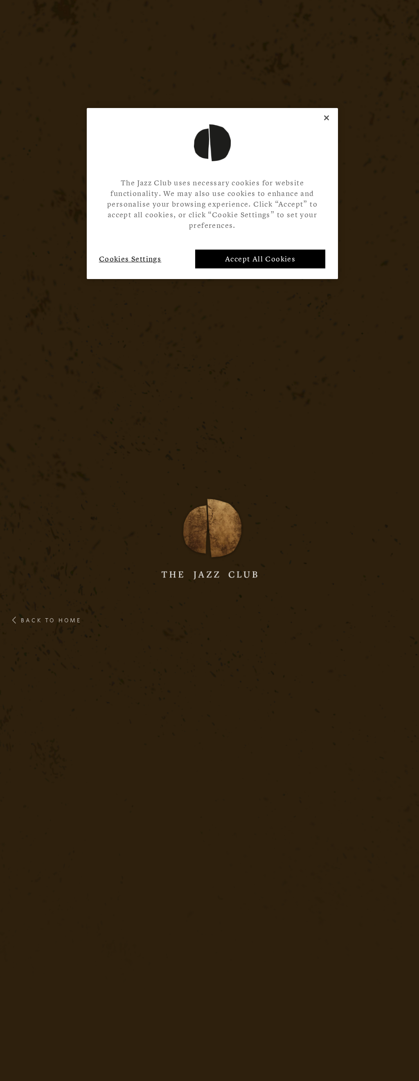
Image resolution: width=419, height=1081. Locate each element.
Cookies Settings (130, 258)
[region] (212, 193)
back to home (51, 620)
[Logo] (210, 537)
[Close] (327, 118)
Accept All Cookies (260, 258)
